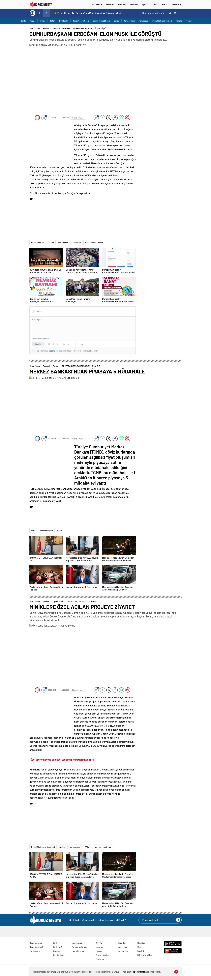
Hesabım (141, 943)
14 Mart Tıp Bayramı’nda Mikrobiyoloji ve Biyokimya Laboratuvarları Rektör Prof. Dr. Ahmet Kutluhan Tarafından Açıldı (94, 12)
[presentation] (39, 13)
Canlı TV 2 (57, 947)
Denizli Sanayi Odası (81, 21)
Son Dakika (96, 4)
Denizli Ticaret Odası (101, 21)
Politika (179, 21)
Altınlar (99, 943)
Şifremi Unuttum (145, 955)
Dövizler (56, 951)
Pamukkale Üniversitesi (162, 21)
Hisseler (99, 951)
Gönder (38, 344)
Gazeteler (177, 4)
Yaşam (153, 4)
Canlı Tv (56, 943)
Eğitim (116, 21)
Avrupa (42, 21)
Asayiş (32, 21)
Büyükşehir (63, 21)
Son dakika (153, 12)
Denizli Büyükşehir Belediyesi (43, 847)
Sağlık (188, 21)
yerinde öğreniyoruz (103, 847)
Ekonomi (134, 4)
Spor (144, 4)
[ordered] (64, 344)
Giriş (139, 947)
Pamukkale (143, 21)
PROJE (88, 847)
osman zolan (75, 847)
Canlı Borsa (77, 943)
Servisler (110, 4)
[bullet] (68, 344)
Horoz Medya (34, 28)
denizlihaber (63, 242)
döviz (33, 530)
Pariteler (100, 959)
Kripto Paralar (102, 955)
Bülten (52, 21)
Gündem (122, 4)
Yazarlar (164, 4)
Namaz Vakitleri (79, 947)
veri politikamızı (137, 971)
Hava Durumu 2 (36, 947)
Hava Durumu (35, 943)
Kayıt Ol (140, 951)
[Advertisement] (18, 82)
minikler (62, 847)
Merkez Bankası (46, 530)
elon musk (76, 242)
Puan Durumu (78, 951)
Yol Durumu (34, 951)
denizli (51, 242)
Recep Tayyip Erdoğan (94, 242)
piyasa (59, 530)
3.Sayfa (23, 21)
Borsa (55, 366)
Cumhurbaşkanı (37, 242)
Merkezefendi (129, 21)
